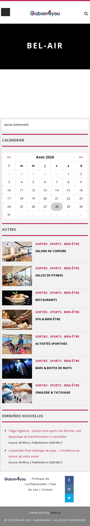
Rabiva (56, 512)
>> (81, 157)
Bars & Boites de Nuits (53, 368)
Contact (47, 489)
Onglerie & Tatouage (52, 392)
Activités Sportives (51, 344)
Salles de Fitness (49, 275)
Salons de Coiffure (50, 251)
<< (9, 157)
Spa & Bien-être (47, 319)
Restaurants (46, 300)
